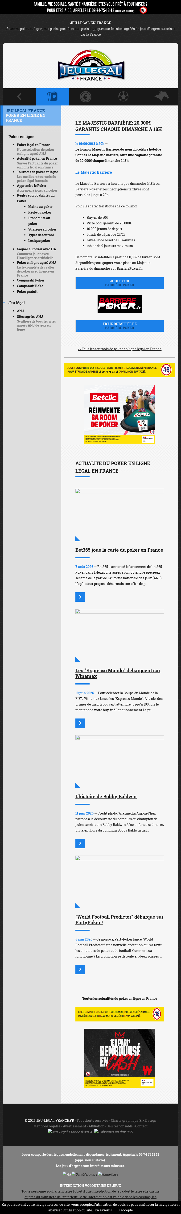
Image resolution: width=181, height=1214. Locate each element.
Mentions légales (46, 1126)
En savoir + (103, 1210)
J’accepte (125, 1210)
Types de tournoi (41, 235)
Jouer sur (119, 283)
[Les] (80, 723)
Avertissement (74, 1126)
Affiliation (96, 1126)
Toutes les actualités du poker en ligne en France (119, 998)
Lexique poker (39, 240)
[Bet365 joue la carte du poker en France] (119, 515)
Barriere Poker (87, 189)
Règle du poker (39, 212)
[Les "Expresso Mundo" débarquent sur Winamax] (119, 635)
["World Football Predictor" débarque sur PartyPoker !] (119, 882)
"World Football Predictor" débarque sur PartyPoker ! (119, 919)
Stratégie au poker (42, 229)
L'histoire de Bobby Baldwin (106, 796)
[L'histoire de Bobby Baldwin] (119, 761)
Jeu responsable (120, 1126)
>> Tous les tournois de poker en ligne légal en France (119, 349)
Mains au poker (40, 206)
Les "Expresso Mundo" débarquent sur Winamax (117, 673)
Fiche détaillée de (120, 326)
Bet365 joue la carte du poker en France (119, 550)
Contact (141, 1126)
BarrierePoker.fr (129, 268)
